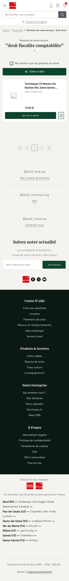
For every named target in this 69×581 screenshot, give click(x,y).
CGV (34, 451)
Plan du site (34, 463)
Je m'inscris (54, 264)
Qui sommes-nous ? (34, 392)
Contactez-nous (34, 225)
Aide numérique (34, 330)
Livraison (34, 313)
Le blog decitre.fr (34, 372)
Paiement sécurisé (34, 319)
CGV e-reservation (34, 457)
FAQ (34, 201)
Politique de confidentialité (34, 440)
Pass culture (34, 367)
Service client (35, 336)
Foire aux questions (34, 308)
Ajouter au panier (30, 115)
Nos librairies (34, 398)
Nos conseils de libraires (34, 178)
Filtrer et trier (36, 71)
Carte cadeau (34, 356)
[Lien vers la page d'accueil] (12, 5)
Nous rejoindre (34, 403)
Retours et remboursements (34, 325)
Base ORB (35, 415)
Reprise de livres (34, 361)
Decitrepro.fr (34, 409)
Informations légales (34, 434)
